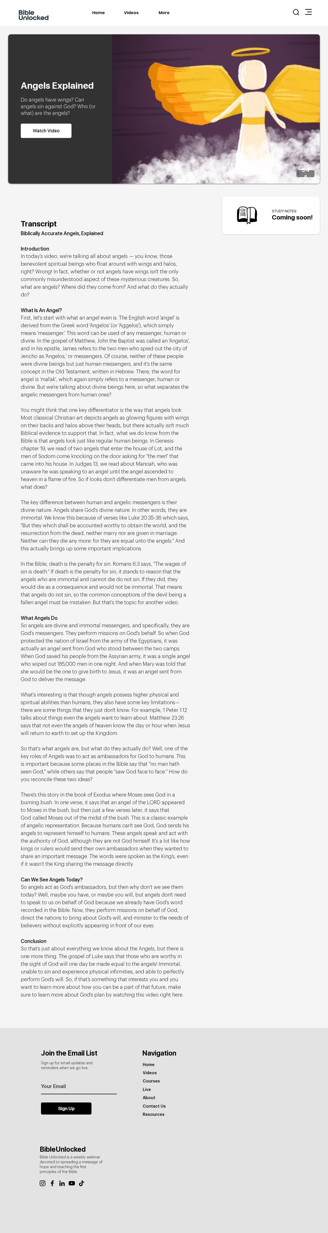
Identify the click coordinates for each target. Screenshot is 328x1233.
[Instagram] (42, 1183)
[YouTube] (72, 1183)
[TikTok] (81, 1183)
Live (147, 1090)
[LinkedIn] (62, 1183)
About (149, 1098)
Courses (151, 1081)
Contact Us (154, 1106)
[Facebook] (52, 1183)
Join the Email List (69, 1053)
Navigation (159, 1053)
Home (149, 1065)
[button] (308, 12)
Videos (150, 1073)
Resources (154, 1114)
